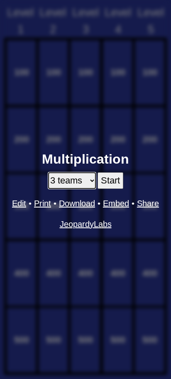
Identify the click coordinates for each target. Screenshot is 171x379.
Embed (116, 203)
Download (77, 203)
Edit (19, 203)
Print (42, 203)
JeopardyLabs (86, 224)
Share (148, 203)
